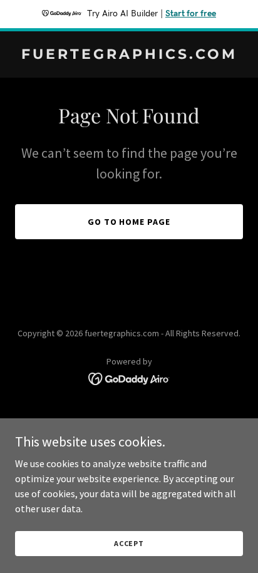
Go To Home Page (129, 221)
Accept (129, 543)
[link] (129, 55)
